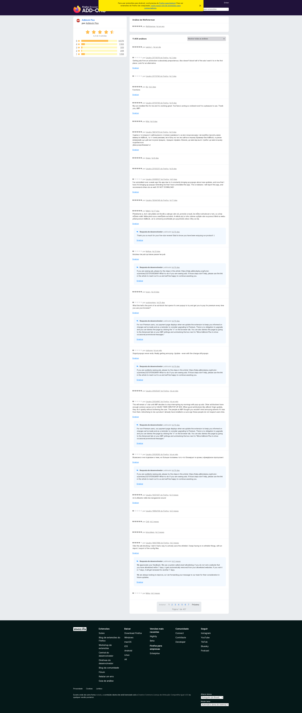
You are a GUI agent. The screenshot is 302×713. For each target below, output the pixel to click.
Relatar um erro (106, 676)
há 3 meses (155, 593)
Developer (180, 642)
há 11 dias (173, 200)
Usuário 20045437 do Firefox (157, 391)
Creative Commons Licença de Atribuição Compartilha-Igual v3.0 (163, 695)
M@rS (148, 211)
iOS (126, 646)
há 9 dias (173, 179)
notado (99, 695)
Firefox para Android (167, 3)
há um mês (158, 350)
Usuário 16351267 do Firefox (157, 495)
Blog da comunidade (109, 667)
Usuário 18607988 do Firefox (157, 543)
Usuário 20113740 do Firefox (157, 76)
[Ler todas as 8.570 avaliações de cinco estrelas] (99, 41)
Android (128, 650)
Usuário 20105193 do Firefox (157, 103)
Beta (152, 640)
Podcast (205, 650)
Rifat (147, 121)
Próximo (195, 604)
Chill (147, 522)
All (125, 659)
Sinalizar (135, 68)
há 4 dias (152, 87)
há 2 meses (174, 495)
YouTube (205, 637)
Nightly (153, 636)
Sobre (102, 633)
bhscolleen (150, 532)
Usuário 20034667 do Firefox (157, 402)
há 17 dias (155, 211)
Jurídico (99, 689)
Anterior (162, 604)
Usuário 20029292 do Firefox (157, 454)
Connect (179, 633)
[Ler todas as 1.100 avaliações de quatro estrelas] (99, 44)
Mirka (148, 593)
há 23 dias (156, 251)
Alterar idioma (206, 694)
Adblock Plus (88, 20)
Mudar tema (205, 701)
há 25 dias (161, 302)
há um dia (157, 47)
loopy (148, 292)
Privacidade (78, 689)
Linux (127, 655)
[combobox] (212, 9)
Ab (147, 87)
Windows (128, 637)
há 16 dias (176, 232)
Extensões (104, 629)
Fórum (102, 672)
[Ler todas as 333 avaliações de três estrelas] (99, 47)
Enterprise (155, 653)
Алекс (148, 158)
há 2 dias (172, 58)
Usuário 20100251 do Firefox (157, 169)
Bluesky (205, 646)
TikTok (204, 642)
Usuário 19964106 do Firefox (157, 511)
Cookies (89, 689)
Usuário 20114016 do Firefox (157, 58)
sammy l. (149, 47)
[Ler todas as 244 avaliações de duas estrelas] (99, 51)
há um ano (160, 26)
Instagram (206, 633)
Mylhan (148, 251)
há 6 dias (173, 103)
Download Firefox (133, 633)
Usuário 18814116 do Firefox (157, 132)
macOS (127, 642)
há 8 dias (155, 158)
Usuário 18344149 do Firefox (157, 200)
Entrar (226, 3)
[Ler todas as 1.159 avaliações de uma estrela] (99, 54)
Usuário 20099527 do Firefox (157, 179)
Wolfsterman (150, 26)
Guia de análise (106, 681)
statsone (149, 350)
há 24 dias (155, 292)
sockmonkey (151, 302)
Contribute (180, 637)
